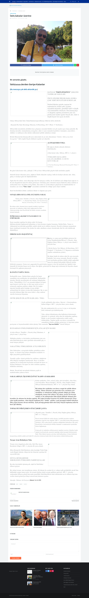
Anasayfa (14, 1)
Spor (65, 586)
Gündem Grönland (37, 570)
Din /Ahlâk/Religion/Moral (47, 1)
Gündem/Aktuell (19, 1)
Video (65, 1)
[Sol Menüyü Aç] (9, 1)
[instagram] (75, 1)
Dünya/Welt (25, 1)
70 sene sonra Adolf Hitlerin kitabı (17, 527)
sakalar (21, 484)
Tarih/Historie (31, 1)
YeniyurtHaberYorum (14, 18)
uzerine (25, 484)
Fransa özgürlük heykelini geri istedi (64, 527)
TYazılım (27, 595)
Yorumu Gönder (15, 558)
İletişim (78, 595)
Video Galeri (74, 595)
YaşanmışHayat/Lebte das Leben (70, 584)
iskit (17, 484)
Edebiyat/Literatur (38, 1)
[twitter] (72, 1)
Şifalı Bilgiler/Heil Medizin (58, 1)
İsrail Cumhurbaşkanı (37, 527)
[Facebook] (70, 1)
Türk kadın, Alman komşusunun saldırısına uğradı (38, 576)
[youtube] (51, 571)
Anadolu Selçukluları (14, 500)
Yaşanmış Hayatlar (75, 500)
